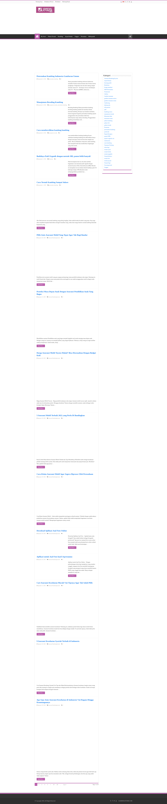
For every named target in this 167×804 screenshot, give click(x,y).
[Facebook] (127, 2)
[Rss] (126, 2)
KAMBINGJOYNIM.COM (125, 801)
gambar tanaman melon (110, 98)
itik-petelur (107, 107)
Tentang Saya (39, 1)
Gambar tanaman (108, 96)
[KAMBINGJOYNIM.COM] (45, 9)
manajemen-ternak (53, 105)
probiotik (106, 132)
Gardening (107, 103)
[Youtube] (131, 2)
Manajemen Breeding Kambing (50, 102)
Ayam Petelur (69, 36)
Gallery (106, 94)
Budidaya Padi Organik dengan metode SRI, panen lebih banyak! (64, 156)
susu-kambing (108, 143)
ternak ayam (107, 149)
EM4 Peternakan (108, 89)
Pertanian (83, 36)
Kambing (60, 36)
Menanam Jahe (108, 116)
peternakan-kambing (53, 79)
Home (37, 36)
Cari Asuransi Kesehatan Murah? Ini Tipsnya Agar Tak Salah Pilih (64, 583)
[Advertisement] (95, 18)
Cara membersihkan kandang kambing (53, 130)
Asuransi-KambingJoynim (54, 237)
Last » (64, 784)
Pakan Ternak (52, 36)
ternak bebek (107, 152)
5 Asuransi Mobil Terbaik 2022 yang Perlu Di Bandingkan (61, 415)
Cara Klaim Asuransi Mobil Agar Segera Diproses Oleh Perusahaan (65, 474)
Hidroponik (91, 36)
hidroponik (107, 105)
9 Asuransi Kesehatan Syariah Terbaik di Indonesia (58, 641)
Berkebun (106, 85)
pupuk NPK (107, 136)
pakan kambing (108, 120)
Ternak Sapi (107, 163)
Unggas (77, 36)
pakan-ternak (107, 125)
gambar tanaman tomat (110, 100)
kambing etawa (108, 111)
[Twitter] (129, 2)
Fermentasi (107, 91)
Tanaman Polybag (109, 145)
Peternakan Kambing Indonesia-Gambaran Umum (58, 76)
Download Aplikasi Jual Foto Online (52, 531)
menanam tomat (108, 118)
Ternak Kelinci (108, 156)
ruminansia (107, 140)
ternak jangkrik (108, 154)
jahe (105, 109)
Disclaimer (57, 1)
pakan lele (107, 123)
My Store (43, 36)
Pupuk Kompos (108, 134)
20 (57, 784)
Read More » (72, 93)
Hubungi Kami (66, 1)
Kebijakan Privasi (48, 1)
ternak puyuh (107, 160)
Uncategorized (108, 165)
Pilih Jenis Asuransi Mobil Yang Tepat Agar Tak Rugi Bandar (62, 235)
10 (53, 784)
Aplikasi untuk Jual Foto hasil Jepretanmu (54, 557)
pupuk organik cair (109, 138)
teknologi (106, 147)
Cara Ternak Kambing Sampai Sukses (52, 182)
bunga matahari (108, 87)
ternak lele (107, 158)
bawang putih (107, 83)
